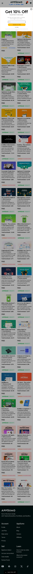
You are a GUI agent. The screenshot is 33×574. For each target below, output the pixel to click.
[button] (31, 9)
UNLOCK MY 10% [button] (17, 24)
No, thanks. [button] (17, 27)
